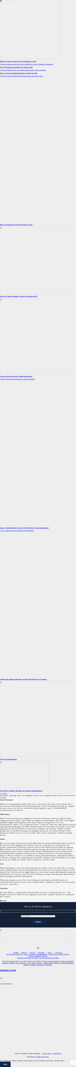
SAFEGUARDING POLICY (38, 956)
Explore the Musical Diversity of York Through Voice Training (23, 679)
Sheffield (63, 963)
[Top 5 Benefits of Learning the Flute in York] (26, 64)
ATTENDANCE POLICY (14, 954)
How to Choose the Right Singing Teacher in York (18, 73)
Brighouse (23, 963)
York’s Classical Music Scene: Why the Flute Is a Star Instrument (24, 528)
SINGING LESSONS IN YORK (27, 958)
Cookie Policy (56, 1053)
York (17, 963)
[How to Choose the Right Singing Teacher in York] (23, 70)
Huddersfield (69, 961)
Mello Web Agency (43, 1057)
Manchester (39, 965)
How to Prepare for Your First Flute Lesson (16, 225)
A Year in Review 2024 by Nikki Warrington (16, 376)
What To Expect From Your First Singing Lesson (18, 61)
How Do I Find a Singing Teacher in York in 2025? (19, 296)
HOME (15, 953)
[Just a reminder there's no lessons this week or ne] (28, 992)
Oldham (26, 965)
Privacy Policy (47, 1053)
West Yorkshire (53, 961)
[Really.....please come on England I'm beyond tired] (9, 991)
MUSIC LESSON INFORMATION (35, 954)
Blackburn (70, 963)
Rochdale (32, 965)
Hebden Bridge (48, 963)
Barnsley (39, 963)
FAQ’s (50, 953)
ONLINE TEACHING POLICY (58, 954)
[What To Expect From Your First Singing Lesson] (29, 58)
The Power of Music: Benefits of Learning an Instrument (21, 791)
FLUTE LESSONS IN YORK (49, 958)
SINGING (41, 953)
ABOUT (24, 953)
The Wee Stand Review (8, 759)
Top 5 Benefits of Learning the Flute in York (16, 67)
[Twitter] (38, 948)
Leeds (29, 963)
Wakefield (12, 963)
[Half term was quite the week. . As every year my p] (47, 1018)
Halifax (34, 963)
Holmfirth (5, 963)
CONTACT (59, 953)
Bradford (49, 965)
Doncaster (57, 963)
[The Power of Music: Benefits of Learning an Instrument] (24, 787)
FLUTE (32, 953)
